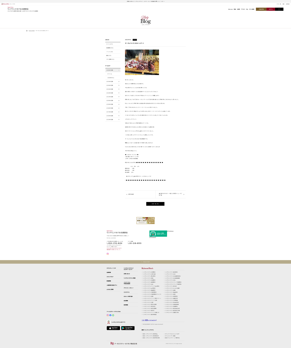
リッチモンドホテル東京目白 (149, 306)
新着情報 (109, 281)
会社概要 (126, 300)
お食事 (238, 9)
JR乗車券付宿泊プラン (112, 285)
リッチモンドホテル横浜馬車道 (150, 314)
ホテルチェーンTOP (111, 268)
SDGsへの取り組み (128, 296)
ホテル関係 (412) (110, 59)
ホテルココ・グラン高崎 (170, 336)
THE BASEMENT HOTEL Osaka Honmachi (153, 324)
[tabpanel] (145, 220)
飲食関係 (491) (109, 48)
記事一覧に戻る (155, 204)
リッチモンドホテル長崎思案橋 (172, 304)
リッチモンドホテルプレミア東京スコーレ (152, 298)
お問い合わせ (127, 273)
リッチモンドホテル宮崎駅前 (171, 306)
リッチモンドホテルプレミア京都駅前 (173, 282)
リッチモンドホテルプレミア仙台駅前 (151, 286)
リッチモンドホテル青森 (148, 278)
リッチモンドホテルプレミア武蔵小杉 (151, 312)
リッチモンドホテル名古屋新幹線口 (173, 276)
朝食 (283, 4)
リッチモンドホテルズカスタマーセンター (128, 268)
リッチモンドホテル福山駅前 (171, 292)
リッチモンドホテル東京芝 (148, 310)
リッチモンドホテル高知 (170, 294)
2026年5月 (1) (110, 77)
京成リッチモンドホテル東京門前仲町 (151, 338)
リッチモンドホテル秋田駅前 (149, 280)
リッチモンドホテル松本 (170, 274)
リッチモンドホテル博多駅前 (171, 296)
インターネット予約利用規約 (127, 283)
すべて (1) (109, 74)
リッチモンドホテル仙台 (148, 284)
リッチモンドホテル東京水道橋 (150, 304)
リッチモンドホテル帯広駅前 (149, 276)
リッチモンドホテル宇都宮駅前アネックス (152, 294)
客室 (235, 9)
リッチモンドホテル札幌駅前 (149, 272)
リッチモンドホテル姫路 (170, 290)
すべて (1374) (109, 44)
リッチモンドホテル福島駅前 (149, 290)
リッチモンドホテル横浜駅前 (171, 272)
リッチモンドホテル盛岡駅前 (149, 282)
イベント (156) (109, 51)
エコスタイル (127, 292)
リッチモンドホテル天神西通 (171, 300)
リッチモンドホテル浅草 (148, 302)
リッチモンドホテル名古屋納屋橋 (172, 278)
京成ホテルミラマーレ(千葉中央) (172, 338)
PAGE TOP (146, 262)
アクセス (243, 9)
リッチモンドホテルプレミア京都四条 (173, 284)
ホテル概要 (251, 9)
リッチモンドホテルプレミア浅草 (150, 300)
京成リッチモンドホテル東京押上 (150, 334)
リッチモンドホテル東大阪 (171, 286)
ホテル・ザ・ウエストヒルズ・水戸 (172, 334)
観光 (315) (108, 55)
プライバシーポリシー (129, 288)
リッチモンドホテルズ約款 (129, 278)
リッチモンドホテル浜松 (170, 280)
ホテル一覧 (279, 4)
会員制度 (287, 4)
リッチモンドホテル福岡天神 (171, 298)
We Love (230, 9)
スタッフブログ (110, 276)
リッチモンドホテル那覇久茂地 (172, 312)
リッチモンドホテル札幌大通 (149, 274)
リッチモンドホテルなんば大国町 (172, 288)
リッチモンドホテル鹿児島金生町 (172, 308)
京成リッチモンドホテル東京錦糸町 (151, 336)
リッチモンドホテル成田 (148, 296)
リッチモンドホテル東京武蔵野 (150, 308)
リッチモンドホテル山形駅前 (149, 288)
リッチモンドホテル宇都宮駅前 (150, 292)
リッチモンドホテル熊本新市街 (172, 302)
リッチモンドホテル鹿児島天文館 (172, 310)
